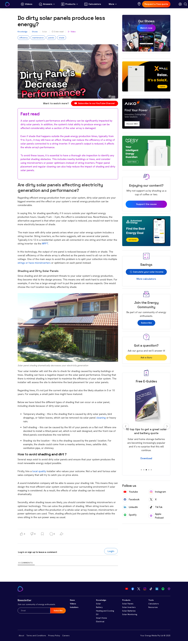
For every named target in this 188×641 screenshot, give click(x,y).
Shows (35, 31)
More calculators (146, 278)
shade (61, 37)
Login (111, 551)
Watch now (146, 28)
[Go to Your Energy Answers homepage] (7, 4)
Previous (125, 426)
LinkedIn (133, 507)
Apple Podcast (159, 515)
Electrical (100, 621)
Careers (66, 635)
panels (51, 37)
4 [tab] (148, 470)
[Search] (185, 4)
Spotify (133, 514)
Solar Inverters (129, 607)
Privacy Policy (54, 635)
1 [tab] (141, 470)
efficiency (23, 37)
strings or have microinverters (34, 262)
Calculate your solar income (147, 271)
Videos (73, 603)
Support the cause (146, 204)
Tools (151, 600)
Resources (153, 607)
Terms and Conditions (36, 635)
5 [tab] (151, 470)
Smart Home (101, 618)
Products (126, 600)
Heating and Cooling (105, 611)
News (72, 600)
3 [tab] (146, 470)
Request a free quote (156, 4)
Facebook (134, 499)
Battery (99, 607)
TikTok (158, 507)
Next (167, 426)
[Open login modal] (180, 4)
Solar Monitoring (129, 614)
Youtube (133, 491)
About (21, 635)
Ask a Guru (146, 357)
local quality (39, 471)
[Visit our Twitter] (138, 589)
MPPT (45, 243)
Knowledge (22, 31)
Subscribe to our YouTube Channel (96, 103)
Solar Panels (127, 603)
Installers (74, 607)
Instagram (160, 491)
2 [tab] (144, 470)
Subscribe (146, 322)
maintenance (38, 37)
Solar (44, 31)
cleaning (101, 417)
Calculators (153, 603)
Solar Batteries (129, 611)
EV (97, 614)
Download (146, 462)
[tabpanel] (146, 424)
